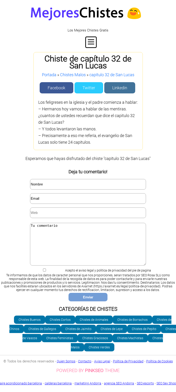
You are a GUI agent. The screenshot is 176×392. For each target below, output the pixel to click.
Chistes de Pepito (144, 329)
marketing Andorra (87, 383)
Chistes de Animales (94, 320)
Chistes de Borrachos (132, 320)
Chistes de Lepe (112, 329)
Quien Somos (66, 361)
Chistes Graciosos (95, 338)
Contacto (84, 361)
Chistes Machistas (130, 338)
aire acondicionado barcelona (21, 383)
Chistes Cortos (60, 320)
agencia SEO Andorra (119, 383)
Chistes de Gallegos (42, 329)
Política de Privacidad (128, 361)
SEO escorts (145, 383)
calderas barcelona (58, 383)
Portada (49, 74)
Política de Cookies (159, 361)
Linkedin (119, 87)
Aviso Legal (102, 361)
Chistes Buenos (30, 320)
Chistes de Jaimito (78, 329)
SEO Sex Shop (166, 383)
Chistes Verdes (99, 347)
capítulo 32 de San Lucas (111, 74)
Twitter (88, 87)
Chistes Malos (73, 74)
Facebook (56, 87)
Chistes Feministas (59, 338)
